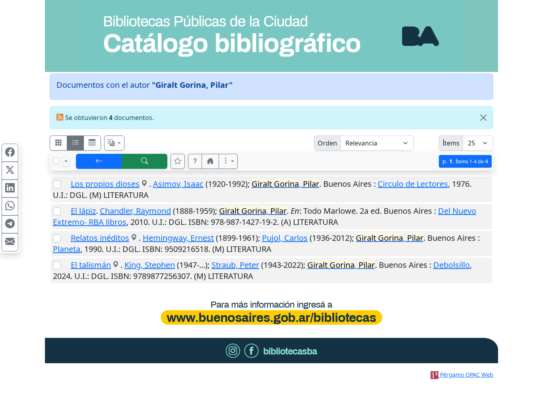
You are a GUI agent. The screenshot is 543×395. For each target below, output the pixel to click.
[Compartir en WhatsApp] (10, 207)
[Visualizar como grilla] (92, 143)
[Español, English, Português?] (114, 143)
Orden (327, 143)
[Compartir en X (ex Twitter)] (10, 171)
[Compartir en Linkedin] (10, 189)
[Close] (483, 117)
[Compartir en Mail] (10, 242)
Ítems (451, 143)
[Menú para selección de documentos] (66, 161)
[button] (195, 161)
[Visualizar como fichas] (58, 143)
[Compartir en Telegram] (10, 224)
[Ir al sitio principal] (271, 36)
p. (465, 161)
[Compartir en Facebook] (10, 153)
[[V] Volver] (99, 161)
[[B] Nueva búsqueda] (145, 161)
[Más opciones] (228, 161)
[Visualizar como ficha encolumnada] (75, 143)
